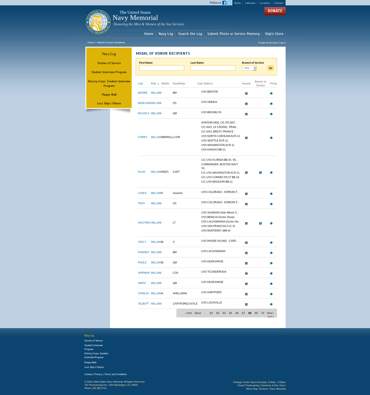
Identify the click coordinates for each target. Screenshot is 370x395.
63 (217, 313)
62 (211, 313)
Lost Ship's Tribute (109, 103)
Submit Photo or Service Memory (233, 34)
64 (224, 313)
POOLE (142, 262)
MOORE (143, 92)
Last (140, 83)
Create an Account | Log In (272, 42)
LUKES (142, 193)
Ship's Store (274, 34)
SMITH (142, 283)
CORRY (142, 137)
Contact (278, 3)
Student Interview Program (109, 72)
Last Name (197, 62)
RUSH (141, 171)
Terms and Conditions (115, 374)
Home (237, 3)
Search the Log (190, 34)
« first (188, 313)
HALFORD (144, 222)
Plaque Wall (109, 94)
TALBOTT (143, 303)
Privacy (98, 374)
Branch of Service (253, 62)
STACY (142, 241)
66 (237, 313)
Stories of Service (109, 63)
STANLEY (143, 293)
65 (230, 313)
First (153, 83)
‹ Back (197, 313)
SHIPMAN (144, 272)
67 (243, 313)
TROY (141, 203)
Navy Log (165, 34)
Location (265, 3)
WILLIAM (156, 92)
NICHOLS (143, 113)
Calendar (250, 3)
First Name (146, 62)
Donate (275, 10)
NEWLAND (144, 103)
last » (271, 316)
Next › (270, 313)
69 (256, 313)
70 (262, 313)
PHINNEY (143, 252)
